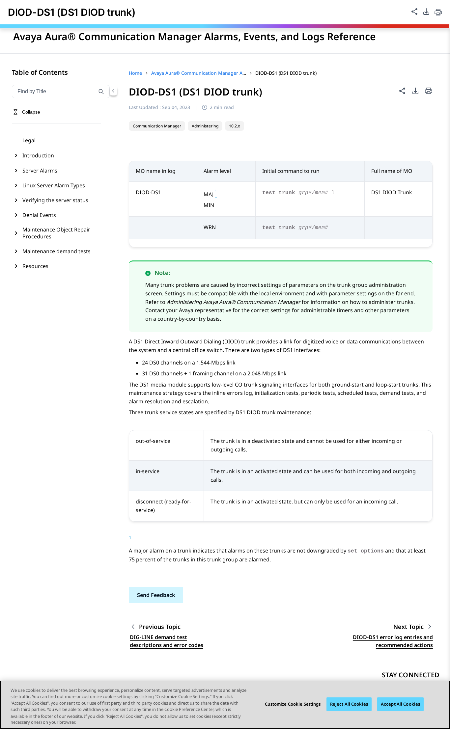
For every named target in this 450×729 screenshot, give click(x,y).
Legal (29, 140)
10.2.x (234, 126)
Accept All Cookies (400, 704)
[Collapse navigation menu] (113, 90)
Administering (205, 126)
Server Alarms (39, 170)
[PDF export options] (426, 11)
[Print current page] (438, 12)
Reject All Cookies (349, 704)
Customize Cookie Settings (293, 704)
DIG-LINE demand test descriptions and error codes (166, 641)
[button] (156, 595)
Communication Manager (157, 126)
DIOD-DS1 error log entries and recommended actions (393, 641)
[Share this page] (414, 11)
